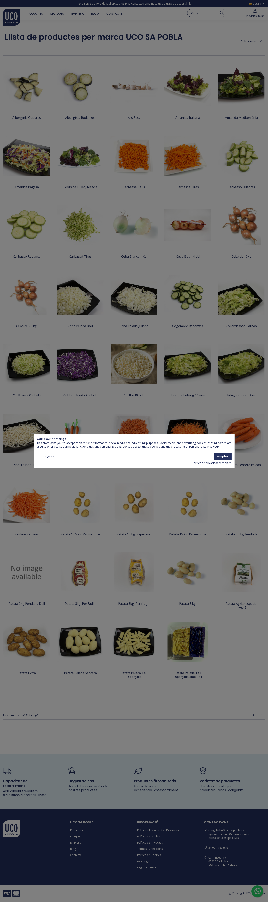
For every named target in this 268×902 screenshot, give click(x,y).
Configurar (48, 456)
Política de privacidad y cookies (211, 463)
